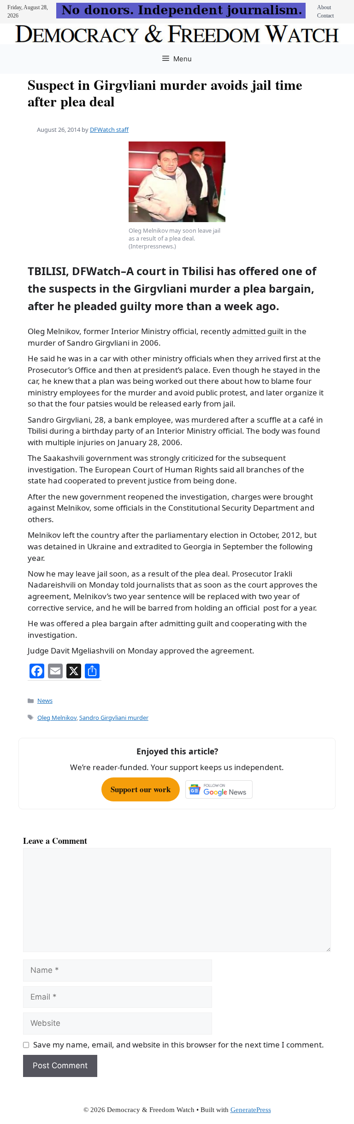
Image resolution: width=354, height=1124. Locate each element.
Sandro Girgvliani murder (113, 717)
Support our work (141, 789)
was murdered (202, 419)
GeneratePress (250, 1109)
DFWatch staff (109, 129)
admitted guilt (257, 331)
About (324, 7)
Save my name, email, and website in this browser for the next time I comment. (178, 1044)
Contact (325, 15)
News (45, 700)
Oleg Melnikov (57, 717)
